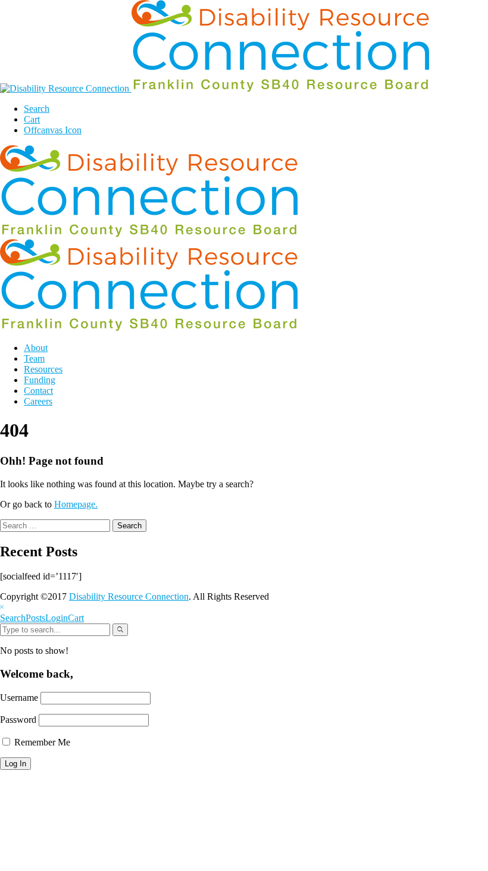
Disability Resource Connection (129, 596)
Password (18, 720)
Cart (76, 618)
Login (56, 618)
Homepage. (76, 504)
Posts (35, 618)
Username (19, 698)
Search (13, 618)
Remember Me (41, 742)
